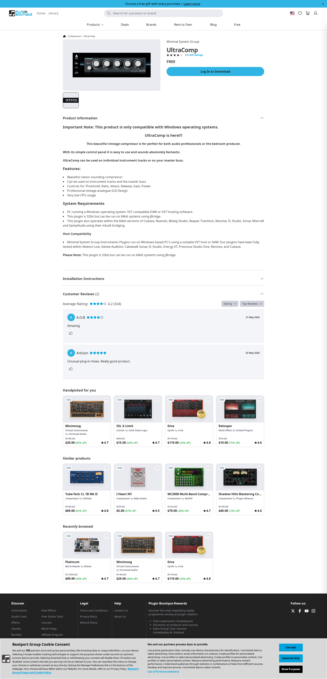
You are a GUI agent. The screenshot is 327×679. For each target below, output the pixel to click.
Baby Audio (140, 498)
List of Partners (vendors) (163, 671)
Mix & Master (72, 566)
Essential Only (291, 658)
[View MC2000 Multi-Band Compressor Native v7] (189, 477)
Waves (87, 566)
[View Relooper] (240, 409)
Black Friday (49, 628)
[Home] (64, 36)
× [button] (323, 4)
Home (41, 13)
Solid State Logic (138, 430)
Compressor (74, 36)
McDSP (189, 498)
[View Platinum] (87, 545)
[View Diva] (189, 409)
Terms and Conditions (94, 610)
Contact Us (121, 610)
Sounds (16, 628)
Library (53, 13)
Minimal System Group (183, 42)
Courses (46, 622)
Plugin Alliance (244, 498)
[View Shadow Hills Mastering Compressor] (240, 477)
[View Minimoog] (87, 409)
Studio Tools (19, 616)
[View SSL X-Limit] (138, 409)
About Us (120, 616)
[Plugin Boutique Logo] (20, 13)
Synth (170, 430)
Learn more (192, 4)
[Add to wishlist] (106, 400)
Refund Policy (88, 622)
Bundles (16, 634)
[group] (87, 421)
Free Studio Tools (52, 616)
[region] (163, 658)
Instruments (19, 610)
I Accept (291, 647)
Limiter (120, 430)
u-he (180, 430)
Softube (87, 498)
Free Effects (48, 610)
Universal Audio (77, 434)
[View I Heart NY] (138, 477)
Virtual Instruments (76, 430)
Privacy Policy (88, 616)
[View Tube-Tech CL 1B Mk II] (87, 477)
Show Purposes (291, 669)
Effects (15, 622)
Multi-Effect (225, 430)
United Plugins (244, 430)
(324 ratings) (196, 55)
